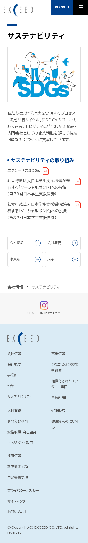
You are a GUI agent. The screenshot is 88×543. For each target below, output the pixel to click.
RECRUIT (62, 7)
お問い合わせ (17, 512)
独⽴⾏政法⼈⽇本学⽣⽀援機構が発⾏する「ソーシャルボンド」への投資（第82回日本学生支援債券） (38, 210)
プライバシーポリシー (23, 490)
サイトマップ (16, 501)
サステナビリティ (46, 287)
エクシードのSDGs (23, 170)
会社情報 (17, 243)
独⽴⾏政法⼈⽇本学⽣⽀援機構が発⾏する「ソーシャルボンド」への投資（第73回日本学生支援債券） (38, 187)
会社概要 (54, 243)
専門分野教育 (17, 421)
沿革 (50, 259)
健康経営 (58, 410)
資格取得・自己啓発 (21, 432)
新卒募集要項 (17, 466)
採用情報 (14, 456)
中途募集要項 (17, 477)
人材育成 (14, 410)
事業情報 (58, 354)
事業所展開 (59, 397)
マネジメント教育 (20, 443)
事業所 (15, 259)
